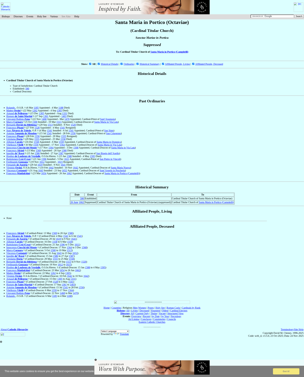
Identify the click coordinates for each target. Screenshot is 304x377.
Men (135, 307)
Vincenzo (16, 170)
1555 (63, 136)
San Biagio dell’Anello (107, 153)
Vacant (162, 313)
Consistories (159, 319)
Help (76, 16)
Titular (154, 313)
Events (29, 16)
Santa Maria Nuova (120, 167)
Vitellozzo (14, 144)
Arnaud (17, 113)
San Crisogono (113, 133)
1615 (60, 162)
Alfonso (14, 142)
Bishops (6, 16)
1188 (60, 107)
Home (107, 307)
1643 (40, 170)
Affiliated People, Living (177, 64)
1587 (60, 153)
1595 (92, 156)
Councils (171, 319)
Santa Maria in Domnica (109, 142)
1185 (36, 107)
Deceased (144, 310)
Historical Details (109, 64)
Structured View (175, 313)
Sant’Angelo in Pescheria (112, 170)
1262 (34, 110)
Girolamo (14, 139)
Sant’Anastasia (107, 119)
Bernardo (21, 124)
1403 (63, 116)
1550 (73, 133)
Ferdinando (17, 162)
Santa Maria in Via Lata (106, 122)
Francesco (15, 127)
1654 (43, 173)
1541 (62, 127)
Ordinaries (129, 64)
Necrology (176, 316)
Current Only (142, 313)
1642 (51, 167)
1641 (63, 164)
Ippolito (15, 153)
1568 (75, 147)
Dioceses (18, 16)
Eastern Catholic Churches (152, 322)
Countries (116, 307)
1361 (45, 116)
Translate (124, 334)
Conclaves (146, 319)
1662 (69, 173)
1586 (37, 153)
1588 (69, 156)
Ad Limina (133, 319)
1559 (61, 142)
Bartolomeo (18, 159)
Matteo (13, 110)
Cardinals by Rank (191, 307)
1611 (66, 159)
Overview (136, 316)
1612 (41, 162)
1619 (40, 164)
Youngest (155, 310)
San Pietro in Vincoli (110, 159)
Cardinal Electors (178, 310)
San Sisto (109, 130)
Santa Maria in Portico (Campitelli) (169, 51)
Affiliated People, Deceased (209, 64)
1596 (43, 159)
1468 (44, 119)
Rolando (11, 107)
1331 (64, 113)
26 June (74, 202)
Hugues (19, 116)
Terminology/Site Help (292, 329)
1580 (64, 150)
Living (134, 310)
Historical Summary (150, 64)
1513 (58, 122)
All (127, 310)
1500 (34, 122)
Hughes (23, 156)
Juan (18, 130)
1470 (67, 119)
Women (142, 307)
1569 (38, 150)
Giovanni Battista (18, 119)
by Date (156, 316)
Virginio (14, 167)
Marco (14, 122)
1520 (73, 124)
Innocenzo (21, 147)
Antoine (21, 133)
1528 (37, 127)
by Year (165, 316)
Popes (151, 307)
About (14, 329)
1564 (62, 144)
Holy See (41, 16)
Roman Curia (173, 307)
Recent (146, 316)
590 (27, 88)
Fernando (17, 164)
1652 (64, 170)
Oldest (165, 310)
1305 (59, 110)
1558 (63, 139)
